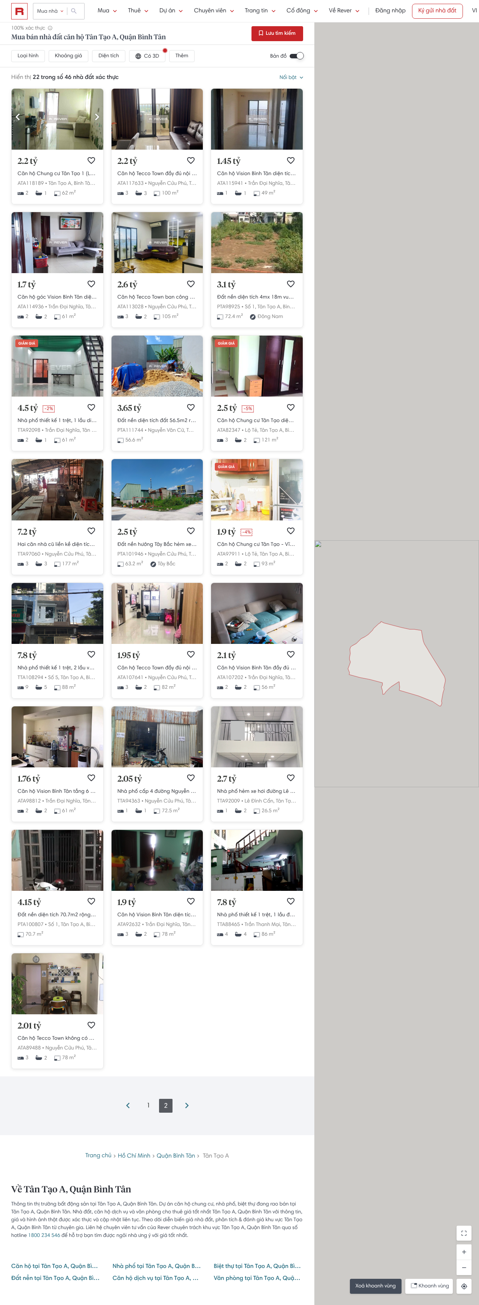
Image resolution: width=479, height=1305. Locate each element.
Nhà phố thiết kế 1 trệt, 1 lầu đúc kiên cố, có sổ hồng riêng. (257, 915)
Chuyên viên (210, 11)
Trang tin (256, 11)
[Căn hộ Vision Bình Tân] (257, 643)
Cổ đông (298, 11)
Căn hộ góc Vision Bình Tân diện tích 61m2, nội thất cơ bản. (57, 297)
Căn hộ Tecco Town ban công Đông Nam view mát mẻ (157, 297)
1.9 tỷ (226, 532)
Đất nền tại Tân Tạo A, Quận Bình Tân (56, 1279)
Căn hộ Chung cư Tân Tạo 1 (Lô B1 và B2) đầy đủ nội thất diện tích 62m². (57, 174)
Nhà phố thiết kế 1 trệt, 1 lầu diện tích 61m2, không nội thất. (57, 421)
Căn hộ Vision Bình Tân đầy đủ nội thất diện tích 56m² (257, 668)
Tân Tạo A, (60, 183)
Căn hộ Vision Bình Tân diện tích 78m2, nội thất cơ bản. (157, 915)
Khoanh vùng (434, 1286)
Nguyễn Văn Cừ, (166, 430)
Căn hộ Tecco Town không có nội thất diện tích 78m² (57, 1038)
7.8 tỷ (27, 656)
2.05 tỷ (130, 779)
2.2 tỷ (27, 162)
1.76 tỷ (29, 779)
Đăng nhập (390, 11)
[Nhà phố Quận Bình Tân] (57, 395)
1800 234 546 (44, 1235)
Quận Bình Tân (176, 1156)
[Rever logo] (19, 11)
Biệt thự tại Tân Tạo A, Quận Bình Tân (258, 1267)
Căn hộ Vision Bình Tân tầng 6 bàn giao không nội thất (57, 791)
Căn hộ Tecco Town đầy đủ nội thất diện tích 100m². (157, 174)
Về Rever (340, 11)
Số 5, (53, 678)
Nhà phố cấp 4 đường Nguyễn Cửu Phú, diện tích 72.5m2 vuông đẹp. (157, 791)
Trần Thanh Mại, (263, 924)
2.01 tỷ (29, 1026)
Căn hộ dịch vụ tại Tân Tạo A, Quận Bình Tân (157, 1279)
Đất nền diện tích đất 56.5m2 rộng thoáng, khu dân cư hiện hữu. (157, 421)
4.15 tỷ (29, 903)
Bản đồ (278, 56)
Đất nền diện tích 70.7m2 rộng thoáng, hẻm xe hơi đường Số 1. (57, 915)
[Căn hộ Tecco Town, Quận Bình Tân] (157, 643)
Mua (103, 11)
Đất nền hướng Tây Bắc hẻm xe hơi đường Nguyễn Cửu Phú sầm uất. (157, 544)
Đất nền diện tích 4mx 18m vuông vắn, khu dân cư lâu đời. (257, 297)
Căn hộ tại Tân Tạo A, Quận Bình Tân (56, 1267)
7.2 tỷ (27, 532)
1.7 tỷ (27, 285)
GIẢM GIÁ (26, 344)
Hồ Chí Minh (134, 1156)
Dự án (167, 11)
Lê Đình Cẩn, (260, 801)
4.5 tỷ (28, 408)
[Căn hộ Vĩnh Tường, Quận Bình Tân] (257, 519)
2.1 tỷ (226, 656)
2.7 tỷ (226, 779)
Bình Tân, (84, 183)
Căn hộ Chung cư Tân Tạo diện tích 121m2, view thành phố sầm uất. (257, 421)
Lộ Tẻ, (252, 430)
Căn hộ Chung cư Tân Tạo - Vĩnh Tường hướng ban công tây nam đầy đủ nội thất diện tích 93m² (257, 544)
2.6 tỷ (127, 285)
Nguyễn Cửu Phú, (168, 183)
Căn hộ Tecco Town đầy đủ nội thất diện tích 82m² (157, 668)
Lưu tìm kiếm (280, 33)
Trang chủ (98, 1156)
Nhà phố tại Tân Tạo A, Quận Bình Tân (157, 1267)
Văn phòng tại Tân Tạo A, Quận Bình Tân (258, 1279)
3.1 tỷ (226, 285)
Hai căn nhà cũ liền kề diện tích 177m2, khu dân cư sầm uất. (57, 544)
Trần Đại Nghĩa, (266, 183)
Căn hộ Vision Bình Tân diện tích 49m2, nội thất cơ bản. (257, 174)
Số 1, (250, 307)
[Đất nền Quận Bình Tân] (257, 272)
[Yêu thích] (91, 160)
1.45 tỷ (228, 162)
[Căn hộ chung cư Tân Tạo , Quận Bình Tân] (257, 395)
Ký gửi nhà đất (437, 11)
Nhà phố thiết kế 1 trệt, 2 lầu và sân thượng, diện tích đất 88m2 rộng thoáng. (57, 668)
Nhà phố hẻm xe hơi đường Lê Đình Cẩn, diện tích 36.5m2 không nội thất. (257, 791)
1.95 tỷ (129, 656)
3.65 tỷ (129, 408)
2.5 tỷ (227, 408)
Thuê (134, 11)
